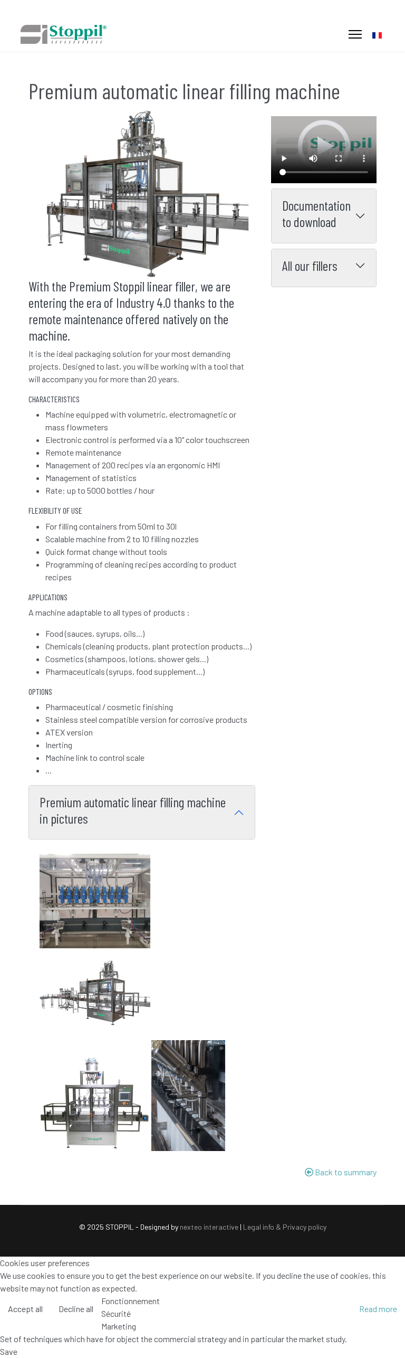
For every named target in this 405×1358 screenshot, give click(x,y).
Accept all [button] (25, 1309)
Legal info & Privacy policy (284, 1226)
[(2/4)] (95, 994)
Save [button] (8, 1351)
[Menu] (355, 34)
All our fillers (310, 265)
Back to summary (345, 1172)
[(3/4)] (95, 1104)
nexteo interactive (209, 1226)
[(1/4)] (95, 901)
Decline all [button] (76, 1309)
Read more (378, 1309)
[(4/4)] (188, 1095)
